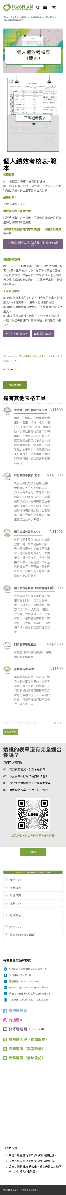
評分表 (13, 361)
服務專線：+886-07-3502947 (24, 981)
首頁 (6, 17)
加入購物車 (15, 385)
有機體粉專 (18, 1010)
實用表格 (14, 17)
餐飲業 (24, 17)
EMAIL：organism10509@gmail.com (28, 987)
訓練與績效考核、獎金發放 (42, 17)
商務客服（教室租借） (27, 1048)
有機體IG (16, 1020)
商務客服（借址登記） (27, 1058)
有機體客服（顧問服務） (29, 1039)
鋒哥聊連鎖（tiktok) (27, 1029)
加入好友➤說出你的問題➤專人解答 (33, 835)
